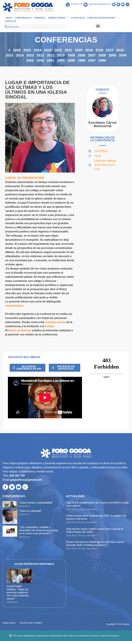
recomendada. (14, 305)
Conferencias (23, 18)
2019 (89, 50)
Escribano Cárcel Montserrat (103, 124)
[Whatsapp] (127, 4)
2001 (50, 60)
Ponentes (39, 18)
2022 (58, 50)
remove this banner (110, 635)
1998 (81, 60)
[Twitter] (118, 4)
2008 (81, 55)
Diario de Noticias (19, 330)
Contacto (10, 21)
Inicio (9, 18)
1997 (92, 60)
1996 (102, 60)
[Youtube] (123, 4)
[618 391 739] (68, 5)
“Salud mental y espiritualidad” (36, 502)
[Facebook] (114, 4)
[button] (98, 26)
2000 (61, 60)
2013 (30, 55)
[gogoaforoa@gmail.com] (86, 5)
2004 (122, 55)
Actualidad (78, 18)
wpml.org (41, 635)
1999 (71, 60)
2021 (68, 50)
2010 (61, 55)
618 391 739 (77, 4)
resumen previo (55, 322)
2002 (40, 60)
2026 (17, 50)
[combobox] (35, 26)
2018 (99, 50)
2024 (37, 50)
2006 (102, 55)
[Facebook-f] (5, 487)
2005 (112, 55)
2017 (109, 50)
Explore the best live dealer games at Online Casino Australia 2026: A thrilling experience (95, 543)
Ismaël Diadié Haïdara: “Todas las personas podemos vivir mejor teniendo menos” (17, 592)
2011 (50, 55)
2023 (48, 50)
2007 (92, 55)
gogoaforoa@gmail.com (100, 4)
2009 (71, 55)
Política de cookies (31, 623)
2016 (120, 50)
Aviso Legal (9, 623)
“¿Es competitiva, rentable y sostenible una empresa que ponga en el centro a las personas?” (38, 530)
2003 (30, 60)
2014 (20, 55)
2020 (78, 50)
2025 (27, 50)
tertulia (49, 326)
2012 (40, 55)
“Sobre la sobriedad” (30, 510)
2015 (9, 55)
